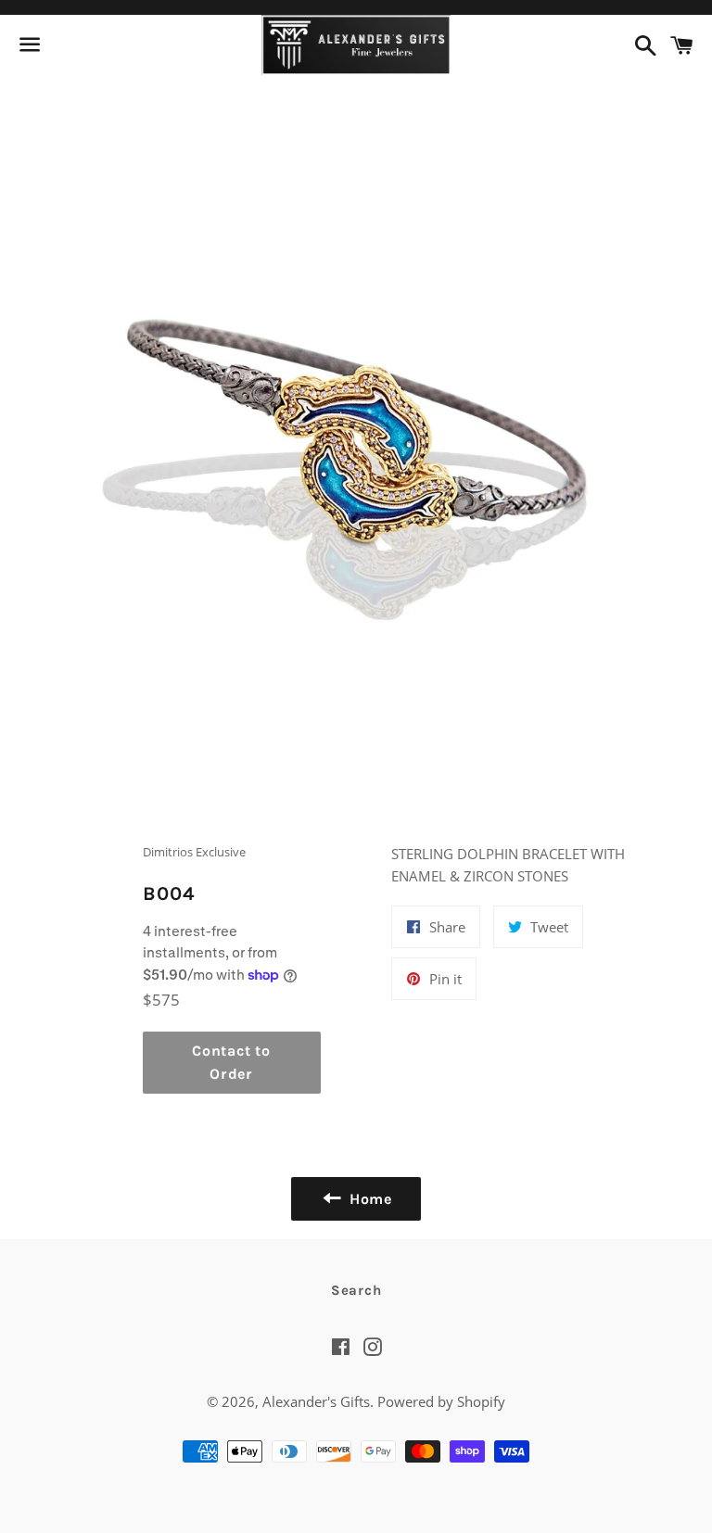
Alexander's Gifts (316, 1401)
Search (356, 1290)
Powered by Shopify (441, 1401)
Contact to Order (231, 1062)
